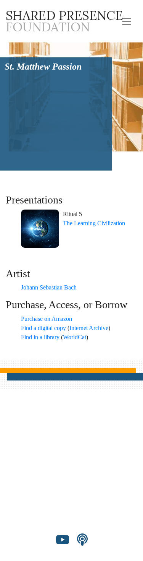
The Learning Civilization (94, 223)
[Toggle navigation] (126, 21)
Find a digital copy (43, 328)
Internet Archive (88, 328)
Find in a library (40, 337)
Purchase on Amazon (46, 318)
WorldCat (74, 337)
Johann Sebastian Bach (49, 287)
